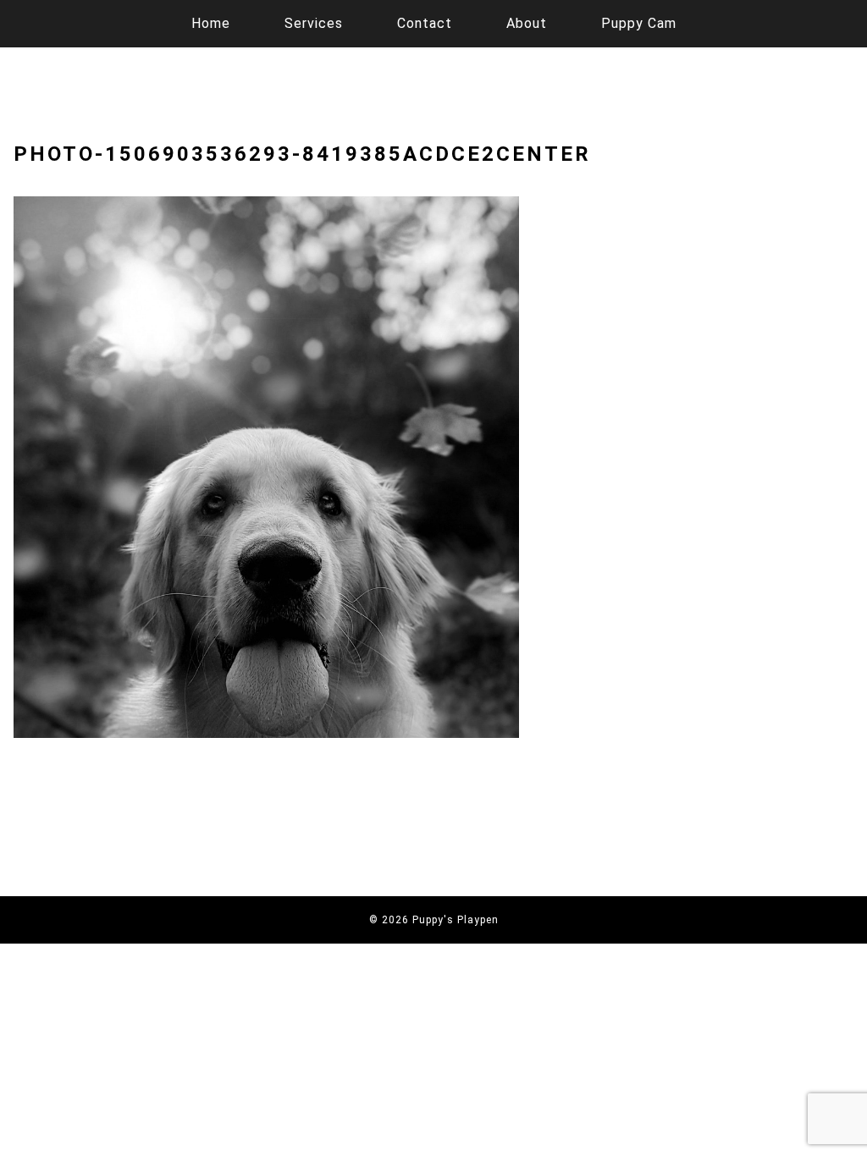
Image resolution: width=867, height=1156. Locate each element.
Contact (424, 23)
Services (313, 23)
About (526, 23)
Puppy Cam (638, 23)
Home (210, 23)
